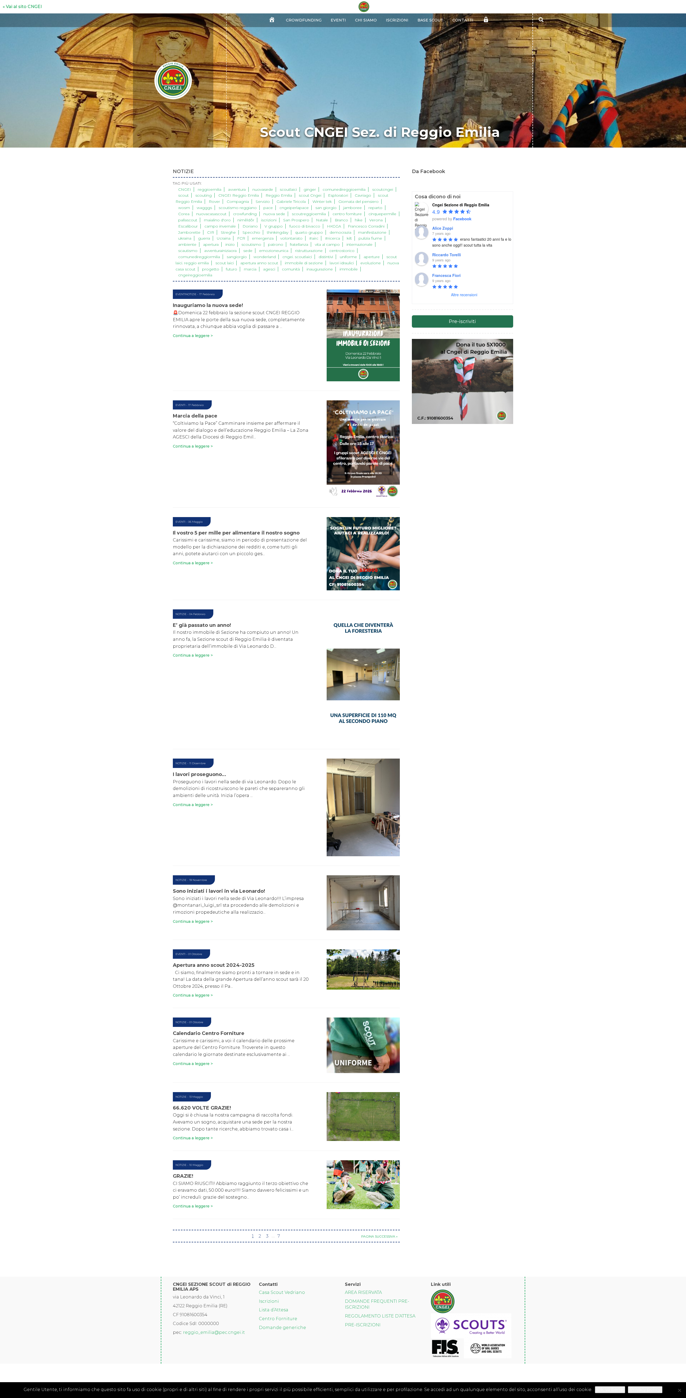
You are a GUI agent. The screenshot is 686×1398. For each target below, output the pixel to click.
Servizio (263, 201)
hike (359, 220)
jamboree (352, 207)
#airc (313, 238)
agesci (269, 269)
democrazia (340, 232)
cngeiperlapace (294, 207)
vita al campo (327, 244)
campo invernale (220, 226)
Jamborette (189, 232)
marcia (250, 269)
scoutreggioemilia (309, 213)
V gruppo (273, 226)
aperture (372, 256)
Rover (214, 201)
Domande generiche (282, 1327)
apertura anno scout (259, 263)
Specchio (251, 232)
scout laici (224, 263)
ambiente (187, 244)
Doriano (250, 226)
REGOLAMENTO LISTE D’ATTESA (380, 1316)
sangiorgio (237, 256)
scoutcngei (382, 189)
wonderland (264, 256)
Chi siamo (366, 20)
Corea (183, 213)
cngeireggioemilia (195, 275)
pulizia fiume (370, 238)
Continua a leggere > (193, 335)
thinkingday (277, 232)
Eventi (338, 20)
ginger (310, 189)
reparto (375, 207)
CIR (210, 232)
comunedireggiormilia (199, 256)
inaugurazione (320, 269)
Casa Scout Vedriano (282, 1292)
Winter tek (322, 201)
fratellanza (299, 244)
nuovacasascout (211, 213)
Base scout (430, 20)
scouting (203, 195)
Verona (376, 220)
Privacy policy (645, 1389)
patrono (275, 244)
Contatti (463, 20)
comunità (291, 269)
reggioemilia (209, 189)
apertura (211, 244)
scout (183, 195)
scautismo (187, 250)
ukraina (184, 238)
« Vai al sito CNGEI (22, 6)
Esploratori (338, 195)
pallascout (187, 220)
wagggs (204, 207)
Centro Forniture (278, 1318)
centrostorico (342, 250)
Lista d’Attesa (273, 1309)
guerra (204, 238)
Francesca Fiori (446, 275)
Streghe (228, 232)
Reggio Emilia (279, 195)
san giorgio (326, 207)
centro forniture (347, 213)
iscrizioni (269, 220)
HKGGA (334, 226)
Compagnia (238, 201)
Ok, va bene (610, 1389)
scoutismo (251, 244)
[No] (679, 1390)
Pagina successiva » (379, 1236)
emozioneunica (273, 250)
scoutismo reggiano (238, 207)
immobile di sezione (304, 263)
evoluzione (370, 263)
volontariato (291, 238)
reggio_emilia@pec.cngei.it (214, 1332)
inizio (230, 244)
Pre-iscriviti (462, 321)
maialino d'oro (217, 220)
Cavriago (363, 195)
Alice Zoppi (442, 228)
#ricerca (332, 238)
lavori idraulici (342, 263)
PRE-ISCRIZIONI (363, 1324)
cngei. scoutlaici (297, 256)
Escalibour (188, 226)
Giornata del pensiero (358, 201)
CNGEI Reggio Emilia (238, 195)
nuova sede (274, 213)
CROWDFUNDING (304, 20)
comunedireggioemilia (344, 189)
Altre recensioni (464, 294)
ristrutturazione (309, 250)
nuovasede (262, 189)
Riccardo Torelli (446, 254)
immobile (349, 269)
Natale (322, 220)
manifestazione (372, 232)
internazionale (359, 244)
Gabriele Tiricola (291, 201)
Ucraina (223, 238)
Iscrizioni (397, 20)
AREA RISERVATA (363, 1292)
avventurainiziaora (220, 250)
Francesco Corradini (366, 226)
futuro (231, 269)
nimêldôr (245, 220)
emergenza (263, 238)
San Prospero (296, 220)
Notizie (190, 294)
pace (268, 207)
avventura (237, 189)
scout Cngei (310, 195)
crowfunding (245, 213)
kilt (349, 238)
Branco (341, 220)
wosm (184, 207)
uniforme (348, 256)
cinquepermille (382, 213)
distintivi (326, 256)
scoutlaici (288, 189)
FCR (241, 238)
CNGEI (184, 189)
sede (247, 250)
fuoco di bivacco (304, 226)
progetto (210, 269)
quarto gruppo (309, 232)
